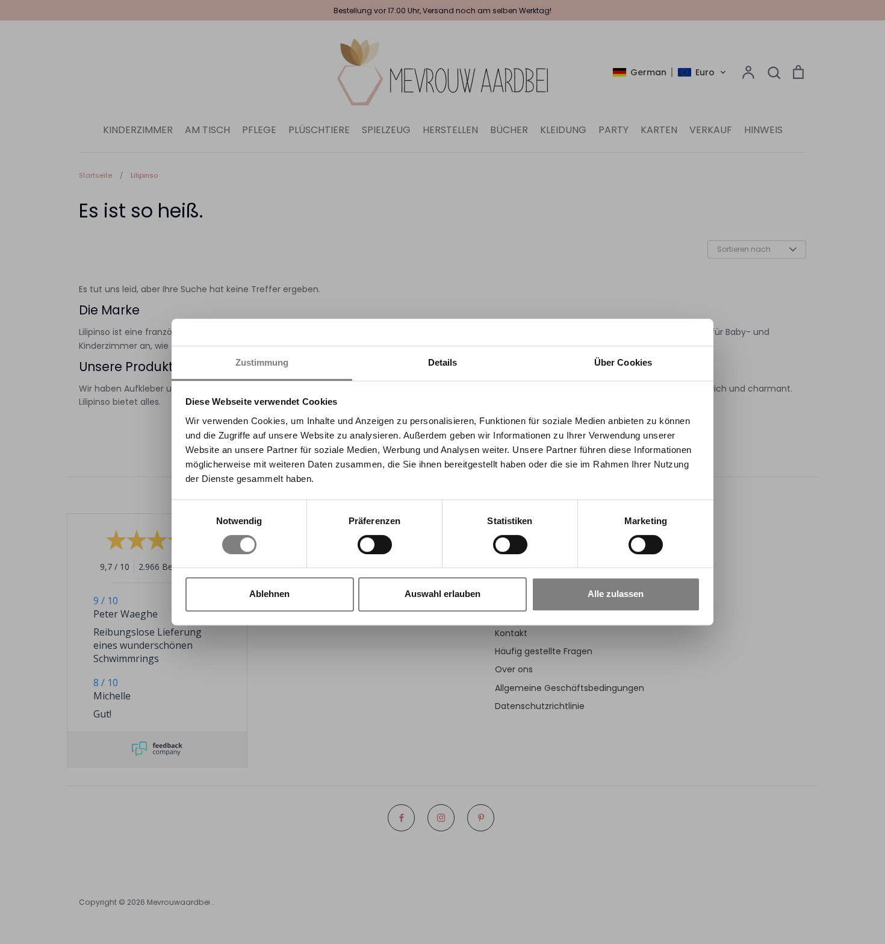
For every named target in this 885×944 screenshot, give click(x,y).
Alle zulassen (616, 594)
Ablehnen (269, 594)
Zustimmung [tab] (262, 362)
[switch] (375, 544)
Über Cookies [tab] (623, 362)
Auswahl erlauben (442, 594)
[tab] (442, 363)
